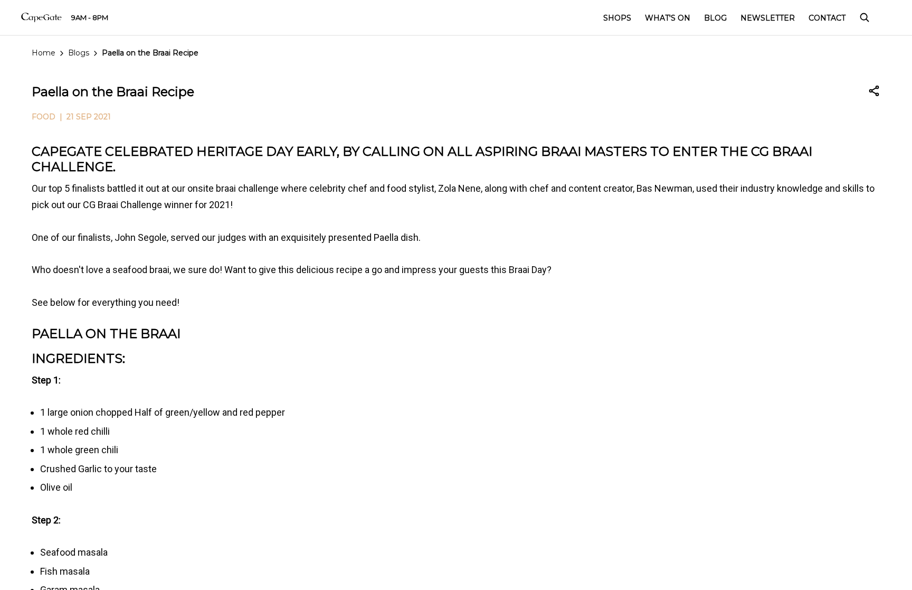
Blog (715, 18)
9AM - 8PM (89, 17)
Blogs (78, 53)
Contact (827, 18)
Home (43, 53)
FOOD (43, 116)
